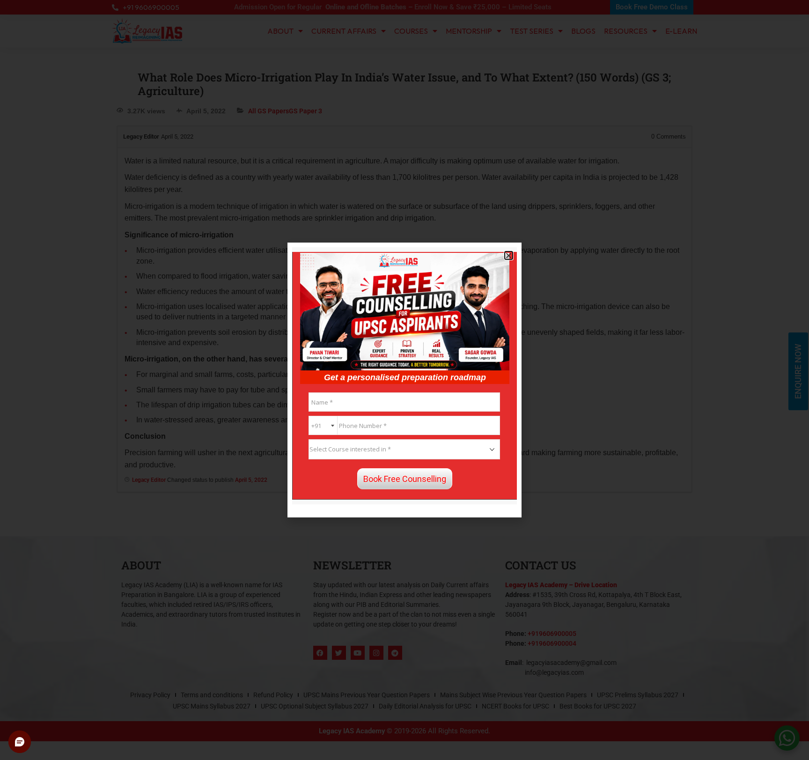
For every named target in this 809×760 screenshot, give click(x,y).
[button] (508, 255)
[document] (404, 380)
